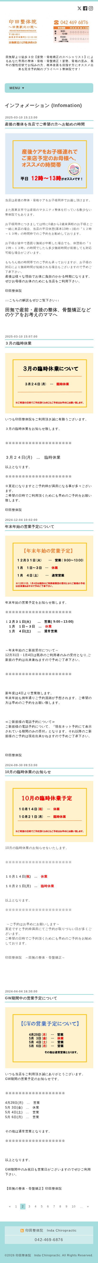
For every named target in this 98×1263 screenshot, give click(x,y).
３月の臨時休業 (18, 343)
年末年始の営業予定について (29, 526)
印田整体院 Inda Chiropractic (38, 1255)
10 (74, 1206)
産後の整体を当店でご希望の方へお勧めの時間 (45, 124)
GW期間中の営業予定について (31, 998)
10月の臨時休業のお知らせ (28, 772)
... (81, 1206)
